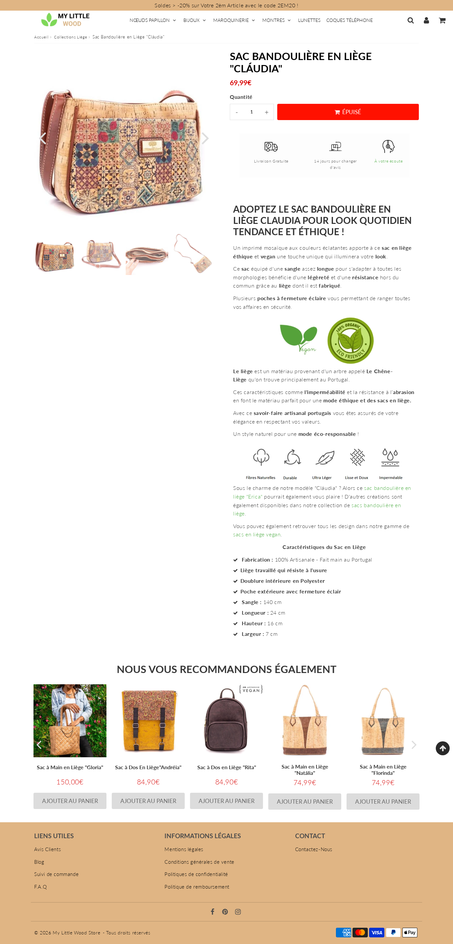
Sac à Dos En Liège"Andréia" (148, 767)
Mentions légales (183, 849)
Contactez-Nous (313, 849)
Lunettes (309, 20)
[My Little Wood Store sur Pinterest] (226, 912)
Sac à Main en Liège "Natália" (305, 769)
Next (205, 137)
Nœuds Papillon (150, 20)
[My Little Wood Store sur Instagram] (238, 912)
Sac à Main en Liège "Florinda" (383, 769)
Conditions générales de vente (199, 862)
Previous (42, 137)
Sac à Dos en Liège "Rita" (226, 767)
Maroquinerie (231, 20)
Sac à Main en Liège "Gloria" (70, 767)
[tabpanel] (55, 254)
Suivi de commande (56, 874)
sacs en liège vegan (257, 534)
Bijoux (191, 20)
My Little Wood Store (76, 932)
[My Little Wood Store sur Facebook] (213, 912)
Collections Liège (70, 36)
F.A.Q (40, 887)
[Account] (426, 20)
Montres (273, 20)
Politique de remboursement (196, 887)
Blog (39, 862)
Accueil (41, 36)
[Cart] (441, 20)
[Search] (410, 20)
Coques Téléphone (349, 20)
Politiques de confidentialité (196, 874)
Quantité (241, 97)
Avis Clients (47, 849)
